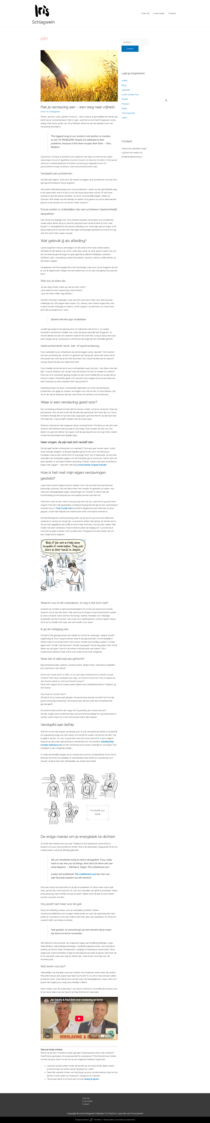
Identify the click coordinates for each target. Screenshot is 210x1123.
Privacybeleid (137, 1113)
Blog (124, 85)
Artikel (124, 80)
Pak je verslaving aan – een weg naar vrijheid (77, 107)
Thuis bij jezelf (128, 113)
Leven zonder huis (130, 94)
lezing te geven (92, 1079)
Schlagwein (43, 22)
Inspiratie (126, 90)
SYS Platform (110, 1113)
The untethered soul (85, 874)
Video (124, 117)
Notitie (125, 99)
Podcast (125, 104)
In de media (158, 13)
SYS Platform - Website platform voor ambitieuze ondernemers (114, 1120)
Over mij (145, 13)
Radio (124, 108)
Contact (172, 13)
